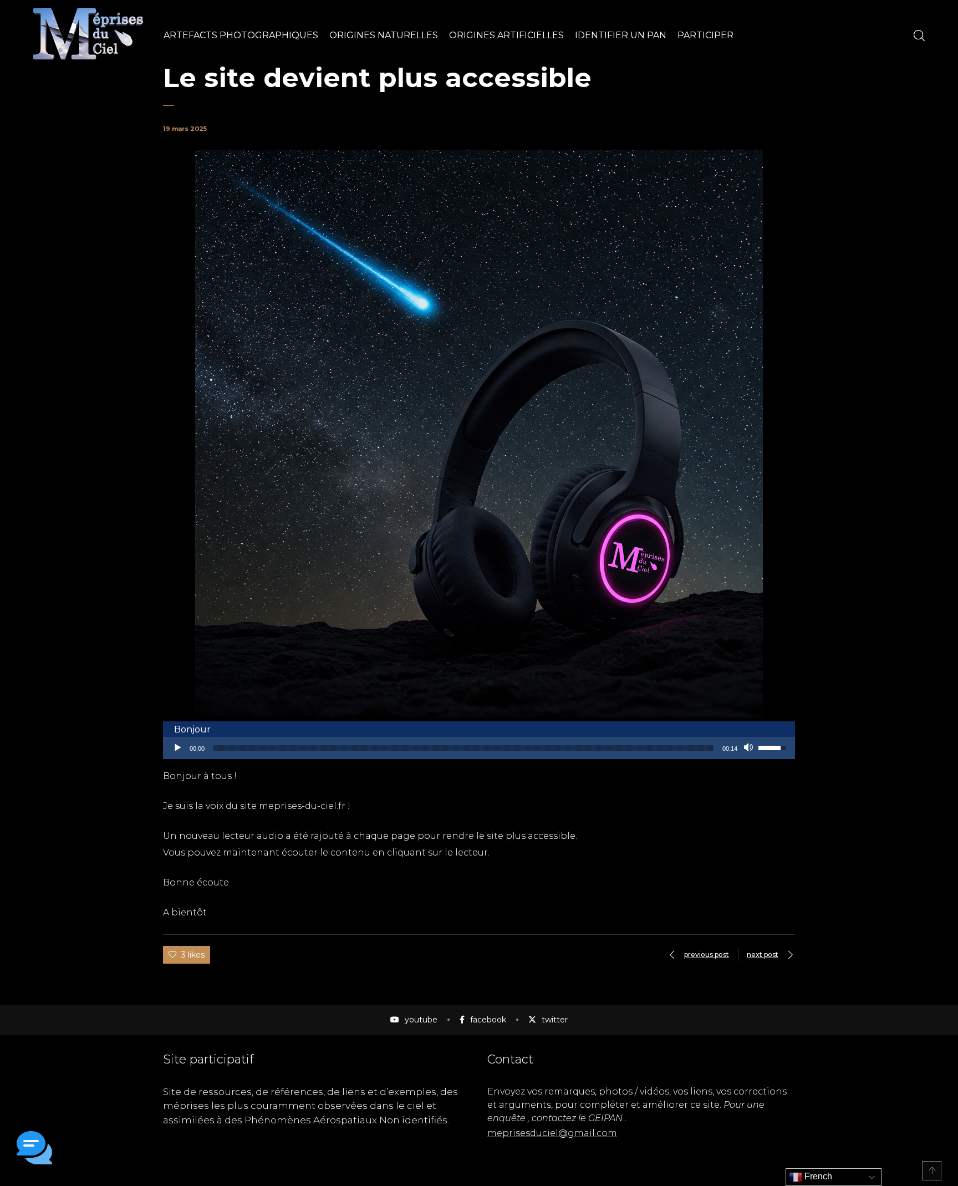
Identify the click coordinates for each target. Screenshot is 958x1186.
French (817, 1176)
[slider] (463, 748)
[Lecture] (177, 748)
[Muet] (749, 748)
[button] (34, 1149)
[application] (479, 748)
